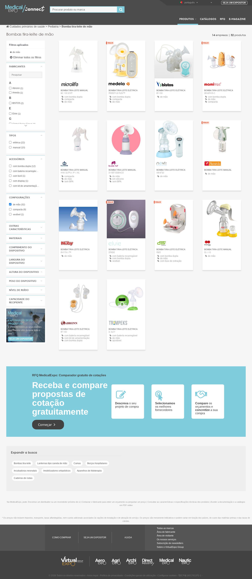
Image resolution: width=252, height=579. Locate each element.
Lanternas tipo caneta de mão (52, 463)
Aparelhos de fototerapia (89, 470)
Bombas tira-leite (22, 463)
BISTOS (18, 103)
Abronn (17, 88)
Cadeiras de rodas (23, 478)
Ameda (17, 92)
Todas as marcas (165, 528)
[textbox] (83, 9)
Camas (77, 463)
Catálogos (208, 18)
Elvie (16, 113)
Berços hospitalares (97, 463)
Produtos (186, 18)
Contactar (78, 47)
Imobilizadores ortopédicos (56, 470)
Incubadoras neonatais (25, 470)
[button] (25, 66)
